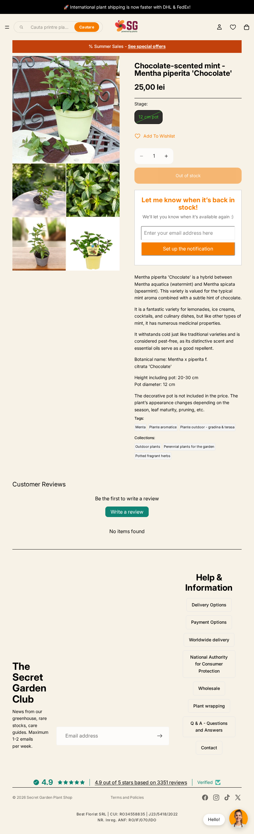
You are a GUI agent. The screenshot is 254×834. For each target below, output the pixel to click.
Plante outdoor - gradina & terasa (207, 427)
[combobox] (49, 27)
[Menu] (7, 27)
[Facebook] (205, 797)
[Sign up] (159, 735)
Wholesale (209, 688)
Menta (140, 427)
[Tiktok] (227, 797)
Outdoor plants (147, 446)
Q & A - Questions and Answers (209, 727)
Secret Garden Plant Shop (49, 797)
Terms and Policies (127, 797)
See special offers (147, 46)
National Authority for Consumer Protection (209, 664)
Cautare (86, 27)
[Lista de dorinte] (233, 27)
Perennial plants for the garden (189, 446)
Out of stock (188, 175)
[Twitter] (238, 797)
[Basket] (246, 27)
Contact (209, 747)
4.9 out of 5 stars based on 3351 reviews (141, 782)
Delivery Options (209, 604)
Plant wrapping (209, 705)
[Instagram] (216, 797)
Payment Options (209, 622)
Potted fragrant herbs (152, 456)
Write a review (127, 512)
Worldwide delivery (209, 639)
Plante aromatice (163, 427)
